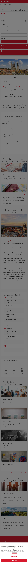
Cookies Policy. (14, 553)
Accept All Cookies (14, 560)
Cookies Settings (14, 556)
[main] (14, 552)
